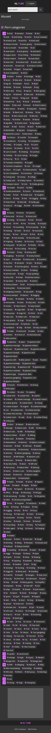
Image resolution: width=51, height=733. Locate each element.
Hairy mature (20, 306)
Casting (23, 141)
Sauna (7, 564)
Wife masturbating (12, 668)
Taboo (18, 629)
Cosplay (18, 144)
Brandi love (9, 101)
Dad (16, 195)
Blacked (18, 94)
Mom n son (19, 471)
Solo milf (28, 586)
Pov (26, 510)
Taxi (44, 629)
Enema (21, 213)
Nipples (39, 482)
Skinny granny (27, 582)
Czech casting (21, 155)
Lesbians (8, 399)
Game (35, 266)
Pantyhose (32, 503)
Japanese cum (30, 378)
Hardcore (26, 324)
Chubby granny (37, 184)
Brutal (37, 80)
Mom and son (33, 424)
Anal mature (41, 44)
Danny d (8, 205)
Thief (7, 647)
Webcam (31, 665)
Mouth (8, 474)
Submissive (32, 578)
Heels (21, 302)
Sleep (26, 557)
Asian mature (10, 58)
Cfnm (36, 148)
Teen (11, 621)
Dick (7, 209)
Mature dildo (31, 460)
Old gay (38, 492)
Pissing (15, 507)
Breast (27, 119)
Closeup (39, 173)
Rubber (12, 535)
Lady (22, 417)
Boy (19, 91)
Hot (40, 313)
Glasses (25, 295)
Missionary (24, 449)
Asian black (34, 58)
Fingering (9, 241)
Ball (15, 127)
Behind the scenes (12, 134)
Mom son (42, 428)
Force (27, 231)
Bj (19, 101)
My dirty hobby (11, 464)
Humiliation (9, 327)
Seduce (20, 611)
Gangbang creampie (13, 292)
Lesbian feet (24, 396)
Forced (8, 223)
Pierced (37, 521)
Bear (7, 116)
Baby (38, 134)
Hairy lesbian (35, 306)
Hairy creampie (41, 327)
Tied (27, 629)
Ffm (17, 223)
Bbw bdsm (28, 134)
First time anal (33, 238)
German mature (33, 277)
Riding (18, 543)
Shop (31, 600)
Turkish (34, 639)
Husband (8, 309)
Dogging (34, 198)
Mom (11, 424)
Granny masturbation (37, 284)
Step (19, 586)
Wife (11, 665)
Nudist (20, 482)
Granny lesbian (34, 256)
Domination (39, 205)
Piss (10, 503)
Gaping (34, 270)
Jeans (44, 360)
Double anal (27, 195)
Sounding (34, 571)
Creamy (22, 177)
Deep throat (10, 202)
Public (42, 503)
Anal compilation (11, 73)
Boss (23, 127)
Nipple (26, 485)
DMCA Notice (32, 729)
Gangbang (9, 256)
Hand (28, 327)
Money (37, 453)
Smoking (31, 568)
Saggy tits (9, 571)
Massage (9, 428)
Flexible (33, 245)
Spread (8, 604)
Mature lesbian (11, 435)
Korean (12, 385)
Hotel (42, 302)
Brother (17, 119)
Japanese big (10, 367)
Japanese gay (10, 374)
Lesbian (12, 392)
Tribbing (8, 636)
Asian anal (35, 40)
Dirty (44, 198)
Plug (21, 528)
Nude (7, 485)
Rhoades (29, 543)
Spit (32, 607)
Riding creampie (22, 546)
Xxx (10, 679)
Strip (7, 582)
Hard (31, 309)
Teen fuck (9, 650)
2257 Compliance (20, 729)
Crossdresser (10, 141)
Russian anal (42, 543)
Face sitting (21, 248)
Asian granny (27, 44)
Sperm (14, 593)
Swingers (30, 575)
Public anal (20, 514)
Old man (29, 489)
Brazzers (40, 94)
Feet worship (18, 238)
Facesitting (19, 227)
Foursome (38, 231)
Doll (25, 198)
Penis (21, 525)
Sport (43, 578)
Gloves (39, 263)
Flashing (8, 231)
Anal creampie (41, 37)
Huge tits (22, 313)
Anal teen (9, 66)
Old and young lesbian (22, 500)
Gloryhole (20, 263)
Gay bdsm (9, 281)
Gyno (7, 259)
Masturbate (24, 478)
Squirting (17, 561)
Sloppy (38, 561)
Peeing (40, 514)
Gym (30, 263)
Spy (34, 564)
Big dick (21, 130)
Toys (37, 643)
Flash (40, 241)
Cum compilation (12, 173)
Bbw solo (29, 94)
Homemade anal (11, 324)
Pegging (8, 510)
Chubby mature (25, 180)
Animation (36, 55)
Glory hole (9, 277)
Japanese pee (39, 367)
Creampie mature (12, 184)
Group (20, 277)
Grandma (42, 259)
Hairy (11, 299)
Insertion (8, 335)
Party (18, 510)
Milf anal (27, 446)
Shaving (40, 600)
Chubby (8, 144)
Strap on (8, 614)
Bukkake (18, 83)
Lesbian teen (18, 410)
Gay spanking (33, 274)
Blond (36, 119)
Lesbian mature (40, 399)
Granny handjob (11, 295)
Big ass (28, 91)
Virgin (21, 657)
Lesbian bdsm (26, 403)
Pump (21, 517)
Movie (19, 460)
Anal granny (23, 51)
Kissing (35, 385)
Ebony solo (31, 216)
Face (16, 234)
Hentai (31, 299)
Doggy (19, 205)
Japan (22, 342)
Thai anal (31, 636)
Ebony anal (9, 216)
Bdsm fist (41, 127)
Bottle (7, 112)
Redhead (8, 546)
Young (11, 682)
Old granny (40, 496)
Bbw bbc (34, 116)
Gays (21, 274)
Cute (28, 166)
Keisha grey (9, 388)
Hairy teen (35, 317)
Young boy (30, 682)
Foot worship (33, 227)
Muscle (8, 457)
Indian (11, 331)
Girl (23, 284)
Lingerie (25, 406)
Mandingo (31, 431)
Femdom (22, 220)
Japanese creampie (12, 370)
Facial (24, 234)
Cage (43, 170)
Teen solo (20, 636)
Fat (43, 227)
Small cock (19, 604)
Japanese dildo (25, 374)
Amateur (20, 33)
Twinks (16, 647)
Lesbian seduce (32, 413)
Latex (21, 392)
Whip (41, 665)
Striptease (9, 586)
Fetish (18, 231)
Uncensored (23, 654)
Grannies (8, 266)
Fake (42, 245)
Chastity (19, 148)
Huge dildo (20, 309)
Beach (28, 80)
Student (17, 589)
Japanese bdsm (11, 356)
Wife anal (9, 672)
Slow (26, 614)
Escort (20, 216)
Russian (8, 539)
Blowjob (28, 87)
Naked (16, 485)
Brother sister (21, 123)
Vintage (12, 657)
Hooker (8, 306)
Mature (20, 424)
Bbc (39, 76)
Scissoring (36, 614)
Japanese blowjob (12, 381)
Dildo (30, 188)
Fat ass (33, 248)
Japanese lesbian (38, 349)
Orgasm (19, 489)
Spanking (12, 550)
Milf (32, 428)
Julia (36, 360)
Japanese (12, 342)
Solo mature (39, 589)
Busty (7, 119)
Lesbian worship (33, 410)
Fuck (41, 234)
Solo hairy (43, 611)
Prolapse (26, 507)
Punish (18, 521)
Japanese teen (29, 363)
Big (37, 87)
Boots (7, 80)
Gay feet (8, 263)
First (33, 234)
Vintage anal (37, 661)
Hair (36, 324)
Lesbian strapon (11, 406)
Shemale (23, 550)
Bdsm (11, 76)
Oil (30, 496)
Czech (35, 144)
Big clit (8, 83)
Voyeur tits (23, 661)
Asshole (8, 69)
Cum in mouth (10, 152)
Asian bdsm (9, 51)
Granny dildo (22, 281)
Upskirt (11, 654)
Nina (35, 485)
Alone (24, 73)
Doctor (27, 191)
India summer (10, 338)
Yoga (20, 682)
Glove (25, 270)
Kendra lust (23, 385)
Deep (17, 198)
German (20, 256)
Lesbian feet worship (13, 413)
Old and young (11, 496)
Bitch (31, 127)
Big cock (25, 98)
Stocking (20, 568)
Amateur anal (10, 40)
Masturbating (10, 449)
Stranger (33, 593)
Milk (21, 431)
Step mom (42, 575)
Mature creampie (38, 442)
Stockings (9, 568)
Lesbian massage (23, 399)
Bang (44, 116)
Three (17, 643)
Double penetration (13, 191)
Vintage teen (10, 661)
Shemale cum (10, 607)
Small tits (9, 575)
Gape (44, 266)
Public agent (10, 528)
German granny (22, 266)
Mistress (23, 442)
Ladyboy (31, 392)
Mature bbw (23, 467)
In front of (20, 335)
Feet (32, 220)
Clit (27, 144)
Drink (28, 205)
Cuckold (22, 137)
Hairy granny (10, 320)
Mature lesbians (39, 449)
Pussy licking (10, 525)
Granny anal (31, 252)
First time (30, 241)
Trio (43, 639)
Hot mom (32, 320)
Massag (35, 467)
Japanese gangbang (13, 378)
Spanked (28, 561)
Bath (7, 127)
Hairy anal (32, 302)
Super (17, 596)
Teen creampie (29, 647)
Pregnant (20, 503)
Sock (18, 614)
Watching (42, 672)
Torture (28, 621)
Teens (36, 629)
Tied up (8, 643)
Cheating (24, 152)
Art (33, 48)
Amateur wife (23, 62)
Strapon (8, 557)
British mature (40, 105)
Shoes (30, 604)
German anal (10, 274)
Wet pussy (30, 672)
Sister (18, 557)
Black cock (18, 112)
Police (30, 514)
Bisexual (36, 101)
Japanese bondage (12, 363)
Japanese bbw (34, 342)
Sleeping (36, 557)
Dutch (21, 188)
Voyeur (30, 657)
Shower (27, 589)
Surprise (23, 607)
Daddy (8, 195)
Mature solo (10, 431)
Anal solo (20, 66)
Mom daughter (34, 471)
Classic (8, 170)
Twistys (25, 632)
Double (12, 188)
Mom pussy (10, 467)
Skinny (27, 553)
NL (19, 3)
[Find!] (40, 9)
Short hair (20, 578)
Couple (18, 170)
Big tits (8, 94)
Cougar (34, 155)
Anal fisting (17, 37)
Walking (38, 668)
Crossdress (27, 173)
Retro (18, 539)
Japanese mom (22, 349)
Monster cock (33, 457)
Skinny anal (21, 571)
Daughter (40, 195)
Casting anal (10, 177)
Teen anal (35, 625)
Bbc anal (17, 105)
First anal (9, 248)
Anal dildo (24, 48)
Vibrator (40, 657)
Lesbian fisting (41, 417)
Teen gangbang (38, 632)
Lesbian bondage (39, 406)
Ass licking (24, 55)
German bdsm (24, 288)
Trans (7, 632)
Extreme (31, 213)
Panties (8, 521)
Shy (14, 600)
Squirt (33, 550)
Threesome (40, 621)
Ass (37, 33)
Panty (30, 525)
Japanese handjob (12, 352)
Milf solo (33, 464)
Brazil (43, 109)
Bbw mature (10, 109)
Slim (27, 564)
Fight (7, 238)
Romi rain (28, 539)
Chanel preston (31, 170)
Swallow (17, 564)
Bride (35, 98)
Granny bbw (10, 288)
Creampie (34, 137)
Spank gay (18, 618)
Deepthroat (39, 191)
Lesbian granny (11, 403)
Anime (28, 37)
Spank (42, 550)
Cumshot (35, 152)
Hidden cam (22, 317)
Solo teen (9, 611)
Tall (15, 625)
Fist (24, 223)
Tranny (24, 625)
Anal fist (23, 40)
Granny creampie (12, 270)
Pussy (34, 510)
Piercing (8, 514)
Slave (36, 553)
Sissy (7, 561)
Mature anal (21, 428)
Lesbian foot (10, 396)
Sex (38, 586)
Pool (38, 517)
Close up (8, 159)
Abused (23, 58)
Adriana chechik (11, 44)
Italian (32, 331)
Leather (36, 396)
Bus (27, 83)
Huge (21, 320)
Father (19, 241)
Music (23, 464)
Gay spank (29, 292)
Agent (18, 69)
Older (23, 496)
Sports (8, 596)
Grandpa (17, 259)
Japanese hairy (30, 370)
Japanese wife (10, 360)
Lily (29, 417)
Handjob (20, 299)
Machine (31, 439)
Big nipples (35, 123)
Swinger (17, 553)
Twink (17, 639)
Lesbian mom (10, 417)
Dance (8, 198)
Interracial (22, 331)
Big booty (33, 130)
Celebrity (8, 155)
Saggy (7, 553)
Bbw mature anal (20, 116)
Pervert (30, 528)
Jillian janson (25, 360)
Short (22, 600)
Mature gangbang (23, 453)
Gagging (35, 295)
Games (34, 281)
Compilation (35, 141)
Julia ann (8, 349)
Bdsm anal (9, 91)
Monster (8, 446)
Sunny (7, 618)
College (32, 177)
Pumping (40, 528)
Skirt (7, 600)
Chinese (12, 137)
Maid (18, 446)
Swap (7, 589)
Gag (39, 292)
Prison (27, 521)
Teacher (8, 629)
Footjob (42, 223)
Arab (7, 37)
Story (43, 593)
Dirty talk (22, 202)
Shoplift (20, 575)
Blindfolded (9, 130)
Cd (17, 159)
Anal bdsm (36, 51)
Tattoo (8, 639)
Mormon (18, 474)
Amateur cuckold (35, 66)
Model (38, 446)
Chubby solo (10, 180)
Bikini (7, 105)
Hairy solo (9, 317)
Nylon (11, 482)
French (8, 227)
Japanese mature (31, 345)
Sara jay (8, 578)
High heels (41, 309)
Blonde (8, 87)
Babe (7, 98)
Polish (7, 532)
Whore (19, 672)
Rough (39, 539)
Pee (7, 507)
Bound (27, 105)
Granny (12, 252)
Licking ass (9, 421)
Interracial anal (34, 335)
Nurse (29, 482)
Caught (29, 162)
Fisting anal (9, 245)
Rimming (8, 543)
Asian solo (36, 62)
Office (7, 492)
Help (20, 327)
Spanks (26, 596)
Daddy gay (34, 202)
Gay (20, 252)
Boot (16, 98)
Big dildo (8, 123)
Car (28, 148)
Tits (41, 636)
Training (27, 643)
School (42, 568)
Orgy (16, 492)
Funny (7, 234)
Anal (10, 33)
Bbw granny (40, 91)
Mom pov (9, 460)
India (41, 331)
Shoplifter (41, 582)
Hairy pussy (9, 313)
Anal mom (9, 62)
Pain (35, 507)
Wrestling (27, 668)
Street (23, 593)
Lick (7, 410)
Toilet (7, 625)
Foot (40, 220)
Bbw (20, 76)
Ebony (11, 213)
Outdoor (40, 489)
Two (16, 632)
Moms (8, 471)
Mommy (8, 453)
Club (25, 159)
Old (10, 489)
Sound (40, 607)
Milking (32, 435)
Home (32, 313)
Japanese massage (12, 345)
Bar (38, 112)
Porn (30, 517)
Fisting (11, 220)
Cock (25, 184)
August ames (10, 55)
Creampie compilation (13, 162)
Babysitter (32, 109)
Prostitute (41, 525)
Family (32, 223)
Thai (19, 621)
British (21, 109)
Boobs (18, 87)
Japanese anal (29, 352)
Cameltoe (39, 180)
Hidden (40, 299)
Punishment (10, 517)
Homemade (10, 302)
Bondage (29, 76)
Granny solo (29, 259)
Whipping (20, 665)
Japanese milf (24, 367)
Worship (8, 675)
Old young (26, 492)
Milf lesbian (19, 457)
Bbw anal (18, 80)
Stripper (36, 596)
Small (15, 582)
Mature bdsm (10, 478)
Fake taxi (22, 245)
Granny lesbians (11, 284)
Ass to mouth (10, 48)
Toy (25, 639)
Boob (26, 101)
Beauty (30, 112)
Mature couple (32, 474)
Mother (20, 439)
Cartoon (8, 148)
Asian (30, 33)
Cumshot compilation (13, 166)
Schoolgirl (31, 611)
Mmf (23, 435)
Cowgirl (37, 166)
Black (35, 83)
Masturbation (10, 442)
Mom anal (9, 439)
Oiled (7, 500)
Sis (6, 593)
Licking (39, 403)
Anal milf (28, 69)
